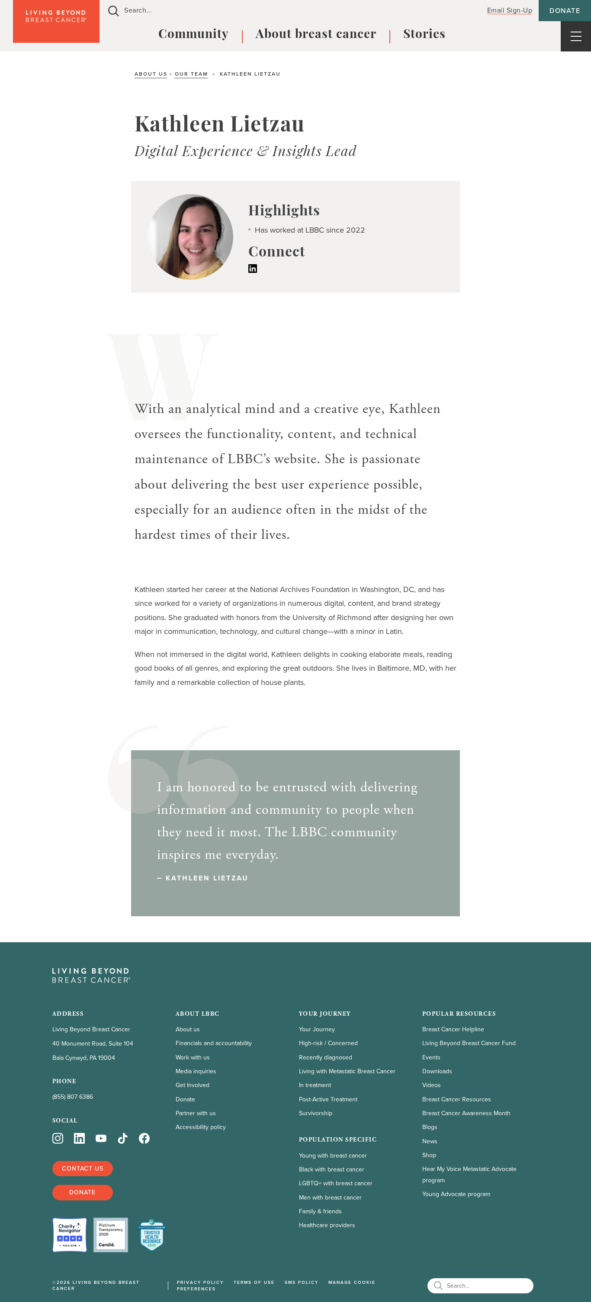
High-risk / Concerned (328, 1043)
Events (431, 1057)
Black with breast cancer (331, 1169)
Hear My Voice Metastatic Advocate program (469, 1174)
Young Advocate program (456, 1194)
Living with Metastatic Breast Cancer (347, 1071)
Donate (564, 10)
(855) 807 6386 (72, 1096)
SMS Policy (301, 1282)
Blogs (429, 1127)
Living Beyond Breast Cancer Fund (469, 1043)
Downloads (437, 1071)
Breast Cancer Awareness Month (466, 1113)
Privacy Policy (200, 1282)
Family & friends (320, 1211)
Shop (429, 1155)
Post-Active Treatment (328, 1099)
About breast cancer (316, 35)
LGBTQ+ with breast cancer (336, 1183)
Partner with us (196, 1113)
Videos (431, 1085)
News (429, 1141)
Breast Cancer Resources (456, 1099)
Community (193, 35)
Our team (191, 73)
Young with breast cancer (333, 1155)
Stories (424, 35)
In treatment (315, 1085)
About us (151, 73)
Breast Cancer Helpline (453, 1029)
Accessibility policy (201, 1127)
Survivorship (315, 1113)
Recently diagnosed (325, 1057)
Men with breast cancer (330, 1197)
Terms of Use (254, 1282)
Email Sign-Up (510, 10)
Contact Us (82, 1168)
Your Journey (317, 1029)
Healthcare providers (327, 1225)
